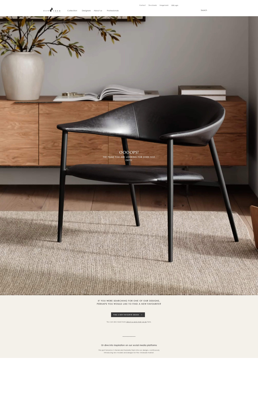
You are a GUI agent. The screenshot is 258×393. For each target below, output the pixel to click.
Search (204, 10)
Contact (142, 5)
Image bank (164, 5)
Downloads (153, 5)
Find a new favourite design (126, 315)
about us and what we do (136, 322)
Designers (86, 11)
